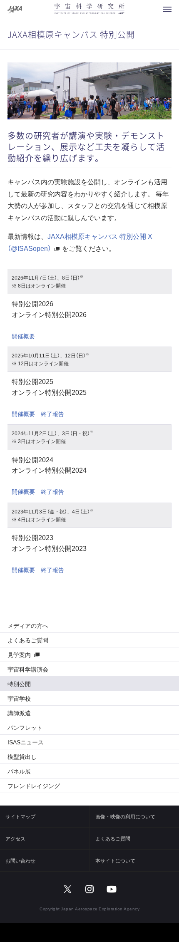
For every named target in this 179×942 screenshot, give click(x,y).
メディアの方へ (27, 625)
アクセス (15, 838)
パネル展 (19, 771)
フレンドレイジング (33, 785)
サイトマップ (20, 816)
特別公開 (19, 683)
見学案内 (19, 654)
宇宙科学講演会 (27, 669)
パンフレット (24, 727)
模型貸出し (22, 756)
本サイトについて (115, 860)
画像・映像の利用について (125, 816)
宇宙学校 (19, 698)
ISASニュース (25, 742)
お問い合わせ (20, 860)
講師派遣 (19, 713)
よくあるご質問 (27, 640)
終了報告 (52, 413)
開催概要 (23, 336)
